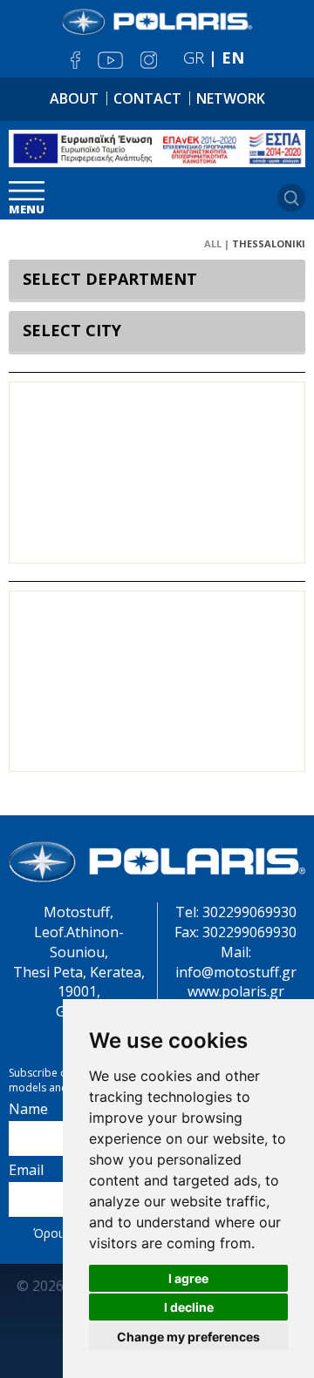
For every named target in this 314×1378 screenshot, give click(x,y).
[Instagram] (148, 60)
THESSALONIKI (268, 243)
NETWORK (230, 98)
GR (193, 57)
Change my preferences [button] (188, 1336)
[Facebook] (75, 60)
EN (233, 57)
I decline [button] (189, 1307)
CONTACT (147, 98)
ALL (213, 243)
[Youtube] (110, 60)
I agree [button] (188, 1278)
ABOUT (74, 98)
